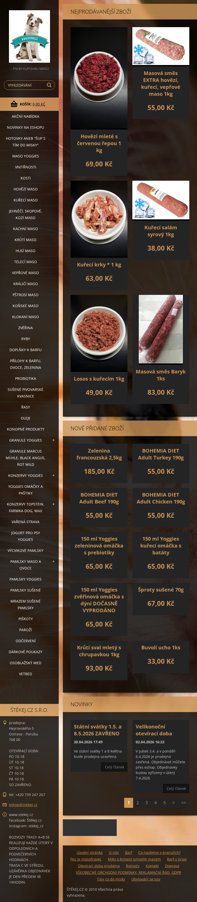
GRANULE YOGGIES (25, 440)
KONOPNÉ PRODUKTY (25, 429)
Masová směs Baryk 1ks (161, 375)
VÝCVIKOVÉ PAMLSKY (25, 550)
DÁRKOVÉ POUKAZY (25, 651)
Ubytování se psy (145, 879)
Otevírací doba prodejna (99, 865)
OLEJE (26, 418)
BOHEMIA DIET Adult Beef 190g (99, 498)
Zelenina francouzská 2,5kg (99, 454)
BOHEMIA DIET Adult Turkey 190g (161, 454)
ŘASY (25, 407)
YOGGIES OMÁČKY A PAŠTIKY (25, 490)
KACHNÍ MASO (25, 228)
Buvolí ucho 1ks (160, 647)
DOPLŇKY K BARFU (25, 349)
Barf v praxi (177, 859)
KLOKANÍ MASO (25, 316)
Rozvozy (133, 865)
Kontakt (152, 865)
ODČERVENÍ (26, 640)
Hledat (50, 85)
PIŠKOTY (25, 618)
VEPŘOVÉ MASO (25, 272)
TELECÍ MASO (25, 261)
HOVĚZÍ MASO (26, 189)
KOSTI (26, 178)
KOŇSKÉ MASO (25, 305)
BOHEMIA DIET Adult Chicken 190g (161, 498)
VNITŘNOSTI (25, 167)
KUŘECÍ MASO (26, 200)
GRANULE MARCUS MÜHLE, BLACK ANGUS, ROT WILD (25, 458)
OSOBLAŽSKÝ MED (25, 662)
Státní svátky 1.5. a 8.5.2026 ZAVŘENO (98, 730)
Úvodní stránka (90, 852)
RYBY (25, 338)
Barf (128, 852)
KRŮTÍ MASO (25, 239)
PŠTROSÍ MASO (25, 294)
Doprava (172, 865)
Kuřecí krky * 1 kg (99, 264)
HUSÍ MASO (25, 250)
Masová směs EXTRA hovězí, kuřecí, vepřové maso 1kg (160, 83)
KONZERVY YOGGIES (25, 475)
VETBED (25, 673)
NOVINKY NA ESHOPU (25, 127)
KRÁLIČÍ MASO (25, 283)
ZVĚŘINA (25, 327)
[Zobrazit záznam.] (99, 78)
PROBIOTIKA (25, 378)
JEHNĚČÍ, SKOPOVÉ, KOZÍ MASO (25, 214)
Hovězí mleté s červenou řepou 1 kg (99, 143)
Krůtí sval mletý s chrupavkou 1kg (99, 651)
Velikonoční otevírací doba (154, 730)
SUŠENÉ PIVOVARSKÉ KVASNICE (25, 393)
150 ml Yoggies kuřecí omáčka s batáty (160, 545)
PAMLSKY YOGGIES (25, 579)
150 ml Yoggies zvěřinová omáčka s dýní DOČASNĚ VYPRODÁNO (99, 600)
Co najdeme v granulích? (159, 852)
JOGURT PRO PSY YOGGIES (25, 536)
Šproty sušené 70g (161, 589)
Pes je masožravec (86, 859)
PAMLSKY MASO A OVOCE (25, 565)
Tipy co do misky (111, 879)
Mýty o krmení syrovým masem (134, 859)
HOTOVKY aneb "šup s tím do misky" (25, 141)
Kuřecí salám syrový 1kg (160, 231)
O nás (114, 852)
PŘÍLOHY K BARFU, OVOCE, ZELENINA (25, 364)
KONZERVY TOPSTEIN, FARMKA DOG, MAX (25, 507)
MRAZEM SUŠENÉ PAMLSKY (26, 604)
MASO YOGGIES (25, 156)
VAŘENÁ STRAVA (26, 521)
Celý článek (114, 767)
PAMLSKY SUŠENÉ (25, 590)
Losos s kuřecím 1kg (99, 378)
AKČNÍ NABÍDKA (25, 116)
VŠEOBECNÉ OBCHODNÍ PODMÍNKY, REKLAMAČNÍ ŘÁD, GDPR (128, 872)
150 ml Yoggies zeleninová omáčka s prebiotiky (99, 545)
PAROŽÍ (25, 629)
